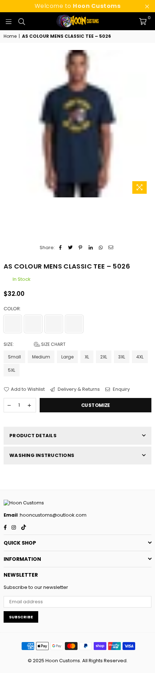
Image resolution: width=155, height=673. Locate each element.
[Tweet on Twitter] (70, 247)
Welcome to (78, 6)
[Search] (21, 21)
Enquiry (121, 389)
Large (67, 357)
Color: (13, 309)
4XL (139, 357)
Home (10, 36)
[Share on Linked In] (90, 247)
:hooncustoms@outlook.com (52, 515)
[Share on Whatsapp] (100, 247)
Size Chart (53, 344)
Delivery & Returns (78, 389)
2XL (103, 357)
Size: (35, 344)
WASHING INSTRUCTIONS (41, 455)
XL (87, 357)
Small (14, 357)
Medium (41, 357)
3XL (121, 357)
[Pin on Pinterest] (80, 247)
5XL (11, 370)
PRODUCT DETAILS (33, 435)
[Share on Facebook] (60, 247)
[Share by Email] (111, 247)
